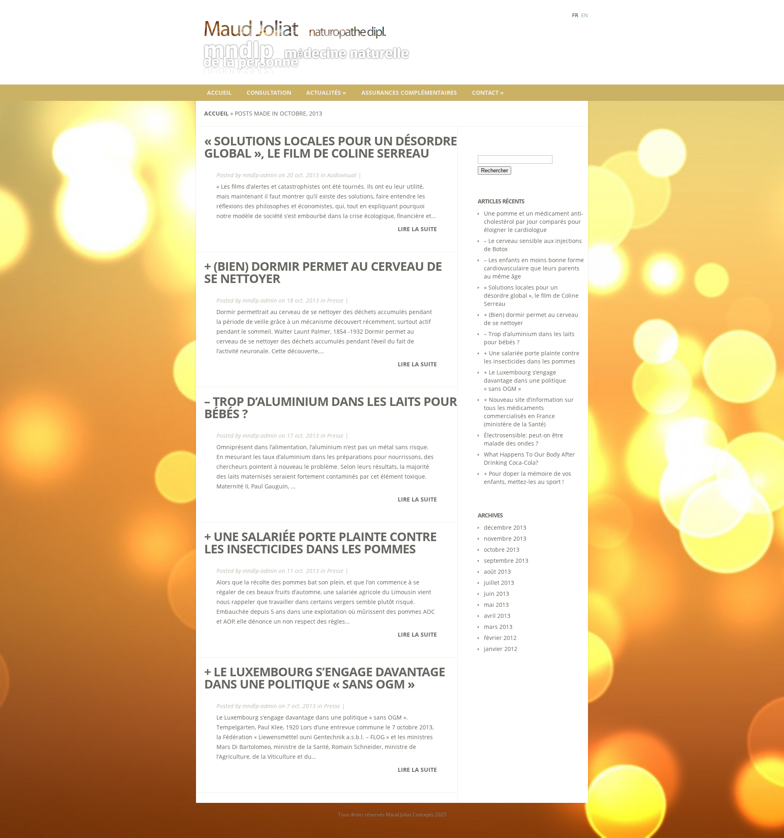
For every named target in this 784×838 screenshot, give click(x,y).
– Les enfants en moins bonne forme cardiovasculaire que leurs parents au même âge (534, 268)
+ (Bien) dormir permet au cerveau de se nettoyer (323, 272)
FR (575, 15)
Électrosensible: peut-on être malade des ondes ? (523, 439)
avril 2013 (497, 616)
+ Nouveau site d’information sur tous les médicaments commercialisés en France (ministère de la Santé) (529, 412)
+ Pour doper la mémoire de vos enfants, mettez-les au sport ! (527, 478)
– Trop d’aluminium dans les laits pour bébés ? (330, 407)
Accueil (219, 92)
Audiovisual (341, 175)
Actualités (326, 92)
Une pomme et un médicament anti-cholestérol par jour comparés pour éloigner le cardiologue (534, 222)
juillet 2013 (499, 582)
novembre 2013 (505, 538)
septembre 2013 (506, 560)
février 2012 (500, 638)
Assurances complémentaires (409, 92)
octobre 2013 (501, 549)
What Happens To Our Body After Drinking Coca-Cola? (529, 458)
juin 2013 (496, 593)
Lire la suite (417, 229)
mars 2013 (498, 627)
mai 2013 (496, 604)
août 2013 (497, 571)
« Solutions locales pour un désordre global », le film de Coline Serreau (330, 146)
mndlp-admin (260, 175)
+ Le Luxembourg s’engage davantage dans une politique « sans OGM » (324, 677)
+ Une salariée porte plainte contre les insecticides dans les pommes (320, 542)
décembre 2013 (505, 527)
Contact (488, 92)
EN (584, 15)
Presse (335, 300)
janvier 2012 (500, 649)
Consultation (269, 92)
